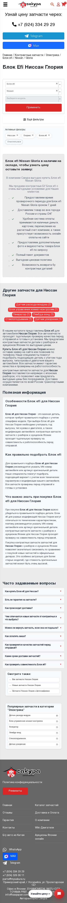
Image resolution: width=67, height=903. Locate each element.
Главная (7, 805)
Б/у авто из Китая (13, 835)
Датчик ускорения (33, 744)
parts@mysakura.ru (14, 879)
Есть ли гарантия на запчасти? (21, 600)
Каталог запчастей (46, 805)
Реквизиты (15, 791)
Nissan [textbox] (32, 91)
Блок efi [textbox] (32, 84)
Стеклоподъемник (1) (19, 319)
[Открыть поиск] (52, 4)
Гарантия (8, 820)
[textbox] (32, 98)
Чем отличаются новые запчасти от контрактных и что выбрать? (31, 618)
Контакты (9, 828)
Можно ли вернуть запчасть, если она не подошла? (31, 628)
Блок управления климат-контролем (33, 721)
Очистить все (14, 142)
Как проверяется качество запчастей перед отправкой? (28, 646)
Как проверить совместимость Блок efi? (25, 665)
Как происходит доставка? (19, 608)
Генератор (33, 727)
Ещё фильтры (35, 120)
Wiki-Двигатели (44, 828)
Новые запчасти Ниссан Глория (26, 685)
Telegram (36, 36)
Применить (33, 107)
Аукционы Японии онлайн (46, 837)
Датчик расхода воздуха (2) (33, 305)
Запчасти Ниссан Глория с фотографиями (31, 691)
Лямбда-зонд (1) (43, 314)
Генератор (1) (21, 314)
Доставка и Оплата (47, 813)
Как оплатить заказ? (15, 636)
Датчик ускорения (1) (48, 319)
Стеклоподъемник (33, 739)
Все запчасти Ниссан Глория (25, 679)
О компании (42, 820)
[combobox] (33, 85)
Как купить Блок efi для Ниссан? (22, 591)
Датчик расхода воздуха (33, 715)
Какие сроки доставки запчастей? (22, 656)
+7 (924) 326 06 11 (13, 875)
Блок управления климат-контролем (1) (33, 309)
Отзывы (7, 813)
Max (36, 45)
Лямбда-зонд (33, 733)
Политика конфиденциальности (22, 782)
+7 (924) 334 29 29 (36, 25)
